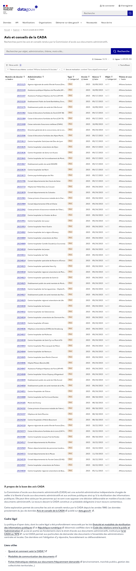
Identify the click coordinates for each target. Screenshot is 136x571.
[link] (107, 5)
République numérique (49, 527)
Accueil (7, 30)
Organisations (45, 22)
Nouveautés (91, 22)
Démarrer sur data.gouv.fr (67, 22)
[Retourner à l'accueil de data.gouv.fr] (28, 9)
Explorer (16, 30)
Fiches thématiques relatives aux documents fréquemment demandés (44, 561)
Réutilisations (29, 22)
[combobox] (107, 13)
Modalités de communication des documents (31, 556)
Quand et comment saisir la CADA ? (26, 551)
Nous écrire (106, 22)
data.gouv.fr (84, 510)
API (16, 22)
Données (7, 22)
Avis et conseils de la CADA (51, 510)
